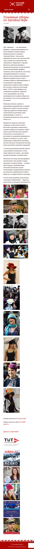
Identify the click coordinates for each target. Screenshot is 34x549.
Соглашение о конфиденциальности (17, 546)
